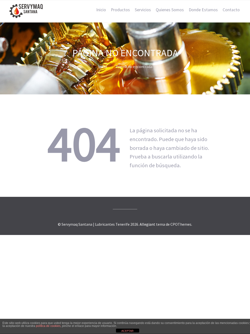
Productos (120, 9)
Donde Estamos (203, 9)
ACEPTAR (127, 330)
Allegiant (147, 224)
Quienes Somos (170, 9)
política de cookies (48, 326)
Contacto (231, 9)
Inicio (101, 9)
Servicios (143, 9)
